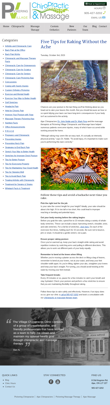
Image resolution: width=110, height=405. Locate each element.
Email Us (96, 17)
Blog (94, 26)
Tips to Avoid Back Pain (15, 176)
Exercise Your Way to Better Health (20, 98)
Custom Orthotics (54, 28)
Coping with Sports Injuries (16, 86)
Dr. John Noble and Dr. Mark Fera (72, 121)
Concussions (11, 82)
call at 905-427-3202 (69, 294)
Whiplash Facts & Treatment (17, 188)
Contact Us (10, 386)
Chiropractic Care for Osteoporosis (20, 65)
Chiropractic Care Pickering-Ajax (19, 78)
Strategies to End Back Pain (17, 147)
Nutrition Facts (11, 123)
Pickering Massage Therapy (68, 397)
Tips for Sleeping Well (14, 172)
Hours (98, 8)
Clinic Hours (10, 383)
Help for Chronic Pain (14, 110)
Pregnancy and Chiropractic (17, 135)
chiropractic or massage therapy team (60, 298)
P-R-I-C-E (9, 131)
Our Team (85, 28)
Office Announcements (15, 127)
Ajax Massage (89, 397)
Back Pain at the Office (15, 50)
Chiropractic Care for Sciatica (18, 69)
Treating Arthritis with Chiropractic (19, 180)
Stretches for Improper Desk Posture (21, 155)
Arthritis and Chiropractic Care (18, 46)
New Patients (71, 28)
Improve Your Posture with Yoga (19, 114)
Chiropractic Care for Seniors (18, 74)
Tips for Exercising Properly (17, 164)
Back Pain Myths (12, 54)
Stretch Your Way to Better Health (19, 151)
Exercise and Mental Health (17, 94)
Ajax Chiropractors (45, 397)
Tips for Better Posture (15, 159)
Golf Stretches (11, 102)
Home (6, 26)
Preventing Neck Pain (14, 143)
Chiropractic (17, 26)
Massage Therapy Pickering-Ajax (19, 119)
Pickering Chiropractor (24, 397)
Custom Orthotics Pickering (17, 90)
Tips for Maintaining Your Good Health (21, 168)
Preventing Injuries (13, 139)
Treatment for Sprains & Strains (19, 184)
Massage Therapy (35, 28)
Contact (103, 26)
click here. (84, 227)
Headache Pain (12, 106)
